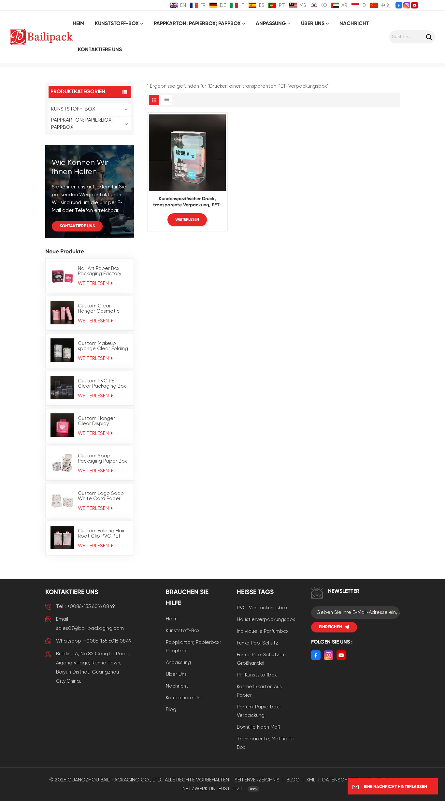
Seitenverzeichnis (257, 780)
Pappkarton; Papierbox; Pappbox (193, 646)
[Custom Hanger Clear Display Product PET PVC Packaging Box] (62, 425)
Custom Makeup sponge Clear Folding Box (103, 346)
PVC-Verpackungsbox (262, 607)
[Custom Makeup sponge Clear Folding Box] (62, 350)
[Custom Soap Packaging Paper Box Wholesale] (62, 462)
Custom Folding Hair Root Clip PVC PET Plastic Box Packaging (103, 533)
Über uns (312, 23)
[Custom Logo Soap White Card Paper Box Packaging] (62, 500)
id (364, 5)
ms (302, 5)
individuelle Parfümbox (263, 631)
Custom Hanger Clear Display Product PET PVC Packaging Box (98, 421)
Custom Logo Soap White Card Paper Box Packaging (101, 496)
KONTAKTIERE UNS (77, 226)
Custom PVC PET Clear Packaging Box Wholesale (102, 383)
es (262, 5)
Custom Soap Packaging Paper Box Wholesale (102, 458)
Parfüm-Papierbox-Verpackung (259, 711)
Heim (78, 23)
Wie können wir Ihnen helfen (80, 167)
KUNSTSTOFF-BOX (117, 23)
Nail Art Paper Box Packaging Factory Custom (100, 271)
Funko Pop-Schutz (257, 643)
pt (282, 5)
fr (203, 5)
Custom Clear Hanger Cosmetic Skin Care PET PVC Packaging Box (99, 309)
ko (324, 5)
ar (344, 5)
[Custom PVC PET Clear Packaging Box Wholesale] (62, 387)
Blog (171, 709)
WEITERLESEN (94, 283)
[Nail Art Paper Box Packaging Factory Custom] (62, 275)
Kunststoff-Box (183, 630)
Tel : (85, 606)
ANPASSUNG (271, 23)
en (183, 5)
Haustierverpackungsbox (266, 619)
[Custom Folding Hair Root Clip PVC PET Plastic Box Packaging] (62, 537)
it (242, 5)
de (223, 5)
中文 (385, 5)
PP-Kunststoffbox (257, 675)
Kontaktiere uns (100, 49)
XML (310, 780)
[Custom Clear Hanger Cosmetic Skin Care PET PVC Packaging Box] (62, 312)
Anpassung (178, 662)
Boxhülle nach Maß (258, 727)
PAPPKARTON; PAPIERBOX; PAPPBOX (197, 23)
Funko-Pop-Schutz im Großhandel (261, 659)
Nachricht (354, 23)
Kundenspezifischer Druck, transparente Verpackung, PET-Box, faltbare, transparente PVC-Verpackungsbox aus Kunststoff (187, 202)
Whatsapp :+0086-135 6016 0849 (93, 641)
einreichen (330, 627)
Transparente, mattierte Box (265, 743)
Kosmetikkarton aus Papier (259, 691)
